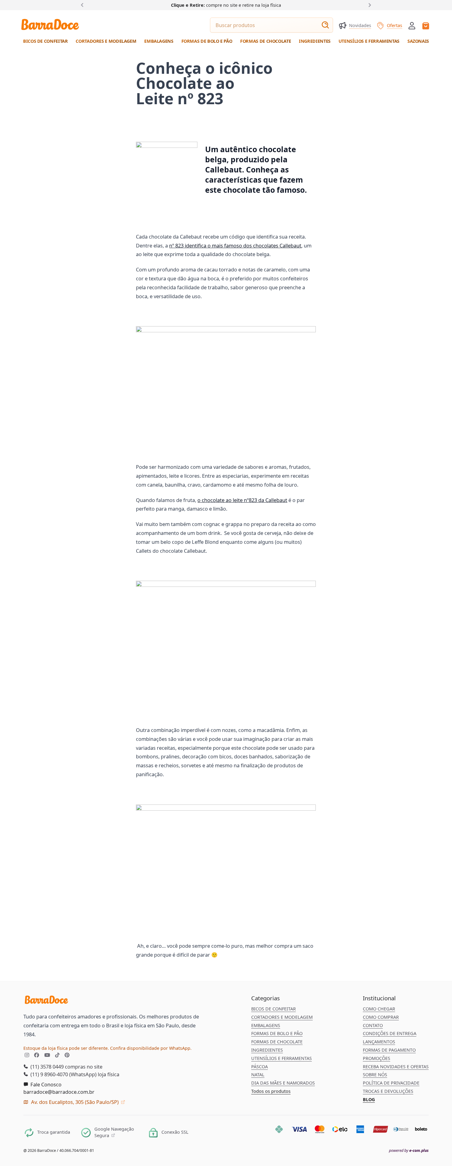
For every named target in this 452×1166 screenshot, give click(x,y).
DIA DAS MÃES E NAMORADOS (283, 1083)
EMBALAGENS (265, 1025)
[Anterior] (83, 4)
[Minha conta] (411, 25)
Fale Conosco (45, 1084)
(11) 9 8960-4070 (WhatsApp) (63, 1074)
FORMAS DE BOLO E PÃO (277, 1033)
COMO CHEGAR (379, 1009)
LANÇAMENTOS (379, 1042)
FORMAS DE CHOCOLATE (277, 1042)
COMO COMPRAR (381, 1017)
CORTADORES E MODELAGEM (282, 1017)
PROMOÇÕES (376, 1058)
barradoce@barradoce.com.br (58, 1091)
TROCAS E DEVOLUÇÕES (388, 1091)
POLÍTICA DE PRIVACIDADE (391, 1083)
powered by (409, 1150)
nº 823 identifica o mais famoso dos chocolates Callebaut (235, 245)
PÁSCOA (259, 1066)
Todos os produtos (271, 1091)
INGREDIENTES (267, 1050)
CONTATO (373, 1025)
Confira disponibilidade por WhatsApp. (151, 1048)
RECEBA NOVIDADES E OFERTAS (396, 1066)
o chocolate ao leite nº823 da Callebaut (242, 500)
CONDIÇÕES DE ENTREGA (389, 1033)
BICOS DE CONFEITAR (273, 1009)
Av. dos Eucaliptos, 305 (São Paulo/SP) (75, 1101)
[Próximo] (368, 4)
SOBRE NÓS (375, 1074)
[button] (411, 25)
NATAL (257, 1074)
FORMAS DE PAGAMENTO (389, 1050)
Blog (369, 1099)
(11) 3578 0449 (46, 1066)
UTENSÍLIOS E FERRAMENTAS (281, 1058)
